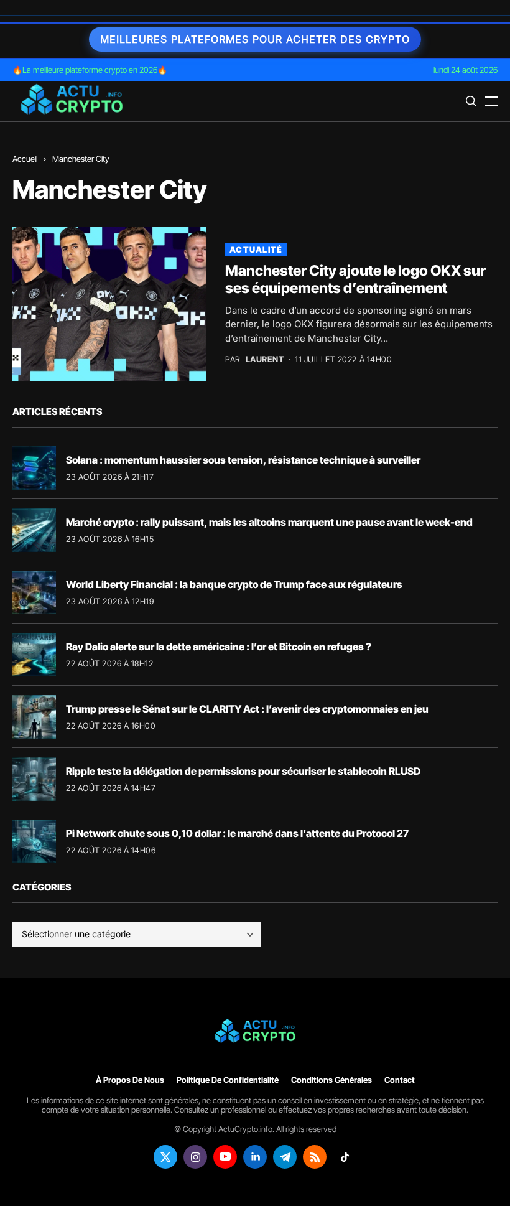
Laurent (265, 359)
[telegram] (285, 1157)
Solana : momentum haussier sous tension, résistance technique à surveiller (243, 460)
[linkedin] (255, 1157)
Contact (399, 1080)
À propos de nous (130, 1080)
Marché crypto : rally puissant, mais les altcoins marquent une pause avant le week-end (269, 522)
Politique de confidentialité (228, 1080)
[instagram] (195, 1157)
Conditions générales (331, 1080)
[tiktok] (344, 1157)
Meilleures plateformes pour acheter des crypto (255, 39)
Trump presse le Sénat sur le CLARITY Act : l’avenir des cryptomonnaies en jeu (247, 709)
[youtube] (225, 1157)
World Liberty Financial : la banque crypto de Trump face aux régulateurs (234, 584)
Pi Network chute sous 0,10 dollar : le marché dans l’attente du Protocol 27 (237, 833)
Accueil (24, 159)
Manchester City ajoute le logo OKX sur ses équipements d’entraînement (355, 279)
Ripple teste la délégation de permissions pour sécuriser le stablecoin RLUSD (243, 771)
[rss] (315, 1157)
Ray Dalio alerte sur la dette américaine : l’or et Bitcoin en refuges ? (218, 646)
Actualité (256, 250)
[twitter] (165, 1157)
